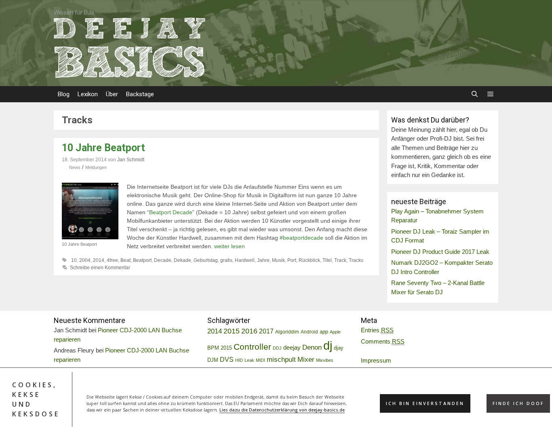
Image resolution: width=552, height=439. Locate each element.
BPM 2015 (219, 348)
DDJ (277, 348)
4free (112, 260)
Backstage (140, 94)
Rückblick (309, 260)
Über (112, 94)
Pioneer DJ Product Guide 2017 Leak (440, 251)
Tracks (356, 260)
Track (340, 260)
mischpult (281, 359)
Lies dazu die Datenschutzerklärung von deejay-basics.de (282, 410)
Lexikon (88, 94)
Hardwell (245, 260)
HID (239, 360)
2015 (231, 331)
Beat (125, 260)
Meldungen (96, 167)
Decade (162, 260)
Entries (377, 330)
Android (309, 332)
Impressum (376, 360)
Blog (64, 94)
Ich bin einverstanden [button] (425, 403)
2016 (249, 331)
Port (291, 260)
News (74, 167)
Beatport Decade (170, 212)
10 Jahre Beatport (103, 148)
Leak (249, 360)
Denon (312, 347)
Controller (252, 346)
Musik (278, 260)
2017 (266, 331)
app (324, 332)
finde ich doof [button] (518, 403)
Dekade (182, 260)
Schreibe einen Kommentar (100, 267)
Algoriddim (287, 332)
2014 (98, 260)
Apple (335, 331)
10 (74, 260)
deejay (292, 347)
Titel (327, 260)
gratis (226, 260)
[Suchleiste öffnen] (474, 94)
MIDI (260, 360)
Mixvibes (324, 360)
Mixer (305, 359)
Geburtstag (206, 260)
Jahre (263, 260)
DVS (227, 359)
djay (338, 348)
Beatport (142, 260)
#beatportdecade (301, 237)
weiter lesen (229, 246)
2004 (85, 260)
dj (327, 345)
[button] (490, 94)
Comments (383, 341)
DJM (212, 360)
